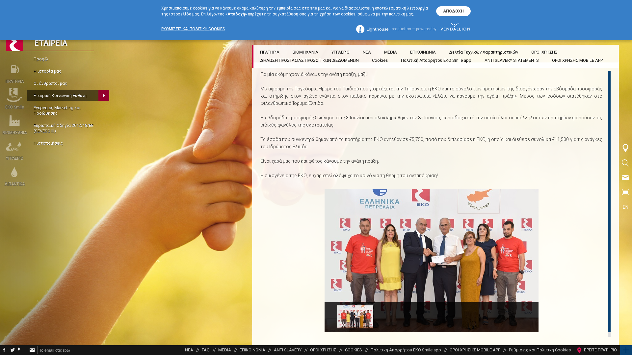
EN (625, 207)
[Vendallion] (455, 29)
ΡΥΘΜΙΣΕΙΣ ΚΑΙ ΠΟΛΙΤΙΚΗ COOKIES (193, 29)
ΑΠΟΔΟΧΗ (453, 11)
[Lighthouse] (372, 29)
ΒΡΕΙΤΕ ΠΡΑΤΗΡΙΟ (600, 350)
